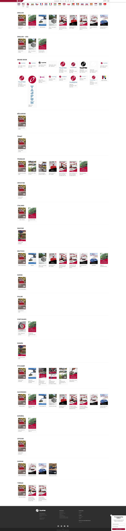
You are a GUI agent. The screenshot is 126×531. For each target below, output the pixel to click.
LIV (63, 1)
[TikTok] (67, 526)
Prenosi (80, 513)
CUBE (66, 1)
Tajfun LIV (60, 514)
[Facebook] (58, 526)
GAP (68, 1)
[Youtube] (64, 526)
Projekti (80, 518)
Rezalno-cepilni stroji (62, 513)
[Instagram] (61, 526)
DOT (71, 1)
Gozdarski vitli (56, 1)
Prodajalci (80, 512)
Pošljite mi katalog (118, 529)
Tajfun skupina (81, 516)
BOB (73, 1)
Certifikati (80, 517)
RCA (61, 1)
